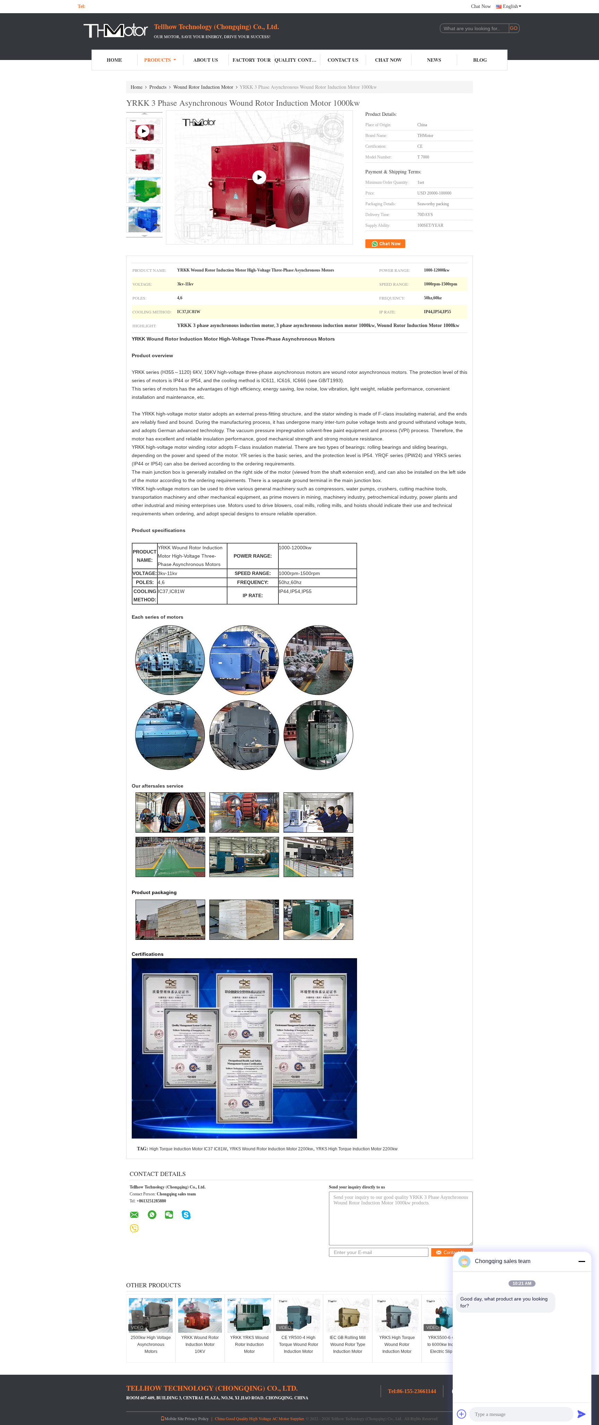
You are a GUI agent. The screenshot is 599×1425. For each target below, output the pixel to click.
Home (114, 59)
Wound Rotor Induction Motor (203, 87)
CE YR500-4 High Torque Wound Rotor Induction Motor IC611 (298, 1348)
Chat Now (481, 6)
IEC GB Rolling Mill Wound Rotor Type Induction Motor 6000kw (348, 1348)
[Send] (581, 1414)
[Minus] (582, 1261)
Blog (480, 59)
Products (157, 59)
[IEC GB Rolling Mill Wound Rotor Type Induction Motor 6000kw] (347, 1315)
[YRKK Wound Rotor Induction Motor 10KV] (200, 1315)
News (434, 59)
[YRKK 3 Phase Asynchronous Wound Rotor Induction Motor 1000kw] (144, 160)
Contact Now (456, 1252)
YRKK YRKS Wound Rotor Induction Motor (249, 1344)
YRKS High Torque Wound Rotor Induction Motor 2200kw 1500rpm (397, 1348)
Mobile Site (174, 1418)
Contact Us (343, 59)
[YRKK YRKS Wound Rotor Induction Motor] (249, 1315)
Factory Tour (252, 59)
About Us (205, 59)
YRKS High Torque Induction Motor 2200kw (357, 1149)
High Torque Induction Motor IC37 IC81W (188, 1149)
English (510, 6)
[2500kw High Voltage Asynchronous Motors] (151, 1315)
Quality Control (297, 59)
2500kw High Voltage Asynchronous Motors (151, 1344)
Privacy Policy (197, 1418)
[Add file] (462, 1414)
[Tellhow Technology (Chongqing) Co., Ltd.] (116, 30)
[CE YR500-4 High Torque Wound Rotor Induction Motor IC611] (298, 1315)
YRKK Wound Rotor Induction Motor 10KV (200, 1344)
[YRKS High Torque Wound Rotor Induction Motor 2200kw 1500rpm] (397, 1315)
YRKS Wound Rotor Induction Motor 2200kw (271, 1149)
